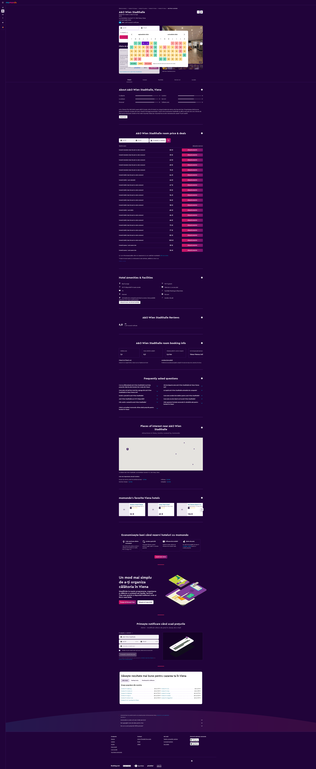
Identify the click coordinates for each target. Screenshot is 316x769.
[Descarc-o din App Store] (194, 743)
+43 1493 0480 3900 (125, 20)
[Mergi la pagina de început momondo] (11, 2)
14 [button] (131, 51)
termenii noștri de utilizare (147, 657)
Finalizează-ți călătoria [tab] (148, 680)
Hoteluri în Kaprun (126, 695)
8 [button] (135, 47)
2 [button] (139, 43)
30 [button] (139, 59)
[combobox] (140, 637)
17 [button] (143, 51)
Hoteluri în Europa (133, 8)
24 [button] (143, 55)
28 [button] (131, 59)
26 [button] (151, 55)
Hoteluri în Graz (165, 691)
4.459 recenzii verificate (131, 22)
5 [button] (151, 43)
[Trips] (3, 22)
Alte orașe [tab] (125, 680)
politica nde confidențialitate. (126, 659)
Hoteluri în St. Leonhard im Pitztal (130, 700)
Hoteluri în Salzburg (126, 688)
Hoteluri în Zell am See (127, 698)
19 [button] (151, 51)
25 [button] (147, 55)
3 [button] (143, 43)
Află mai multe (164, 255)
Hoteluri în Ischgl (165, 693)
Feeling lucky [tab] (134, 680)
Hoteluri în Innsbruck (126, 691)
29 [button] (135, 59)
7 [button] (131, 47)
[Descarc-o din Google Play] (194, 739)
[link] (160, 557)
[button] (3, 2)
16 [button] (139, 51)
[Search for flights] (3, 7)
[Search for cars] (3, 14)
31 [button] (180, 59)
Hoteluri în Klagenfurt (166, 698)
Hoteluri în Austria (143, 8)
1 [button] (135, 43)
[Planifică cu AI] (3, 18)
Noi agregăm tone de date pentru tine (132, 723)
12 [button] (151, 47)
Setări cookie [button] (122, 261)
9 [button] (139, 47)
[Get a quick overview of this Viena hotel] (202, 90)
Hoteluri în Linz (165, 688)
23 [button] (139, 55)
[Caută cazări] (3, 11)
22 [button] (135, 55)
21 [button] (131, 55)
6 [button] (155, 43)
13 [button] (155, 47)
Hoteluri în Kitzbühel (126, 693)
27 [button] (155, 55)
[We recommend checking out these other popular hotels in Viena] (202, 498)
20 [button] (155, 51)
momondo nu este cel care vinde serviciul (133, 720)
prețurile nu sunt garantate (163, 715)
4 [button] (147, 43)
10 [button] (143, 47)
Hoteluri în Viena (152, 8)
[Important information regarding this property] (202, 343)
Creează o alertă (187, 546)
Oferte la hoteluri (123, 8)
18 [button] (147, 51)
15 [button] (135, 51)
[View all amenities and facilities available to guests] (202, 278)
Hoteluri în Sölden (166, 695)
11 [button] (147, 47)
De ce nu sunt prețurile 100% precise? (132, 726)
